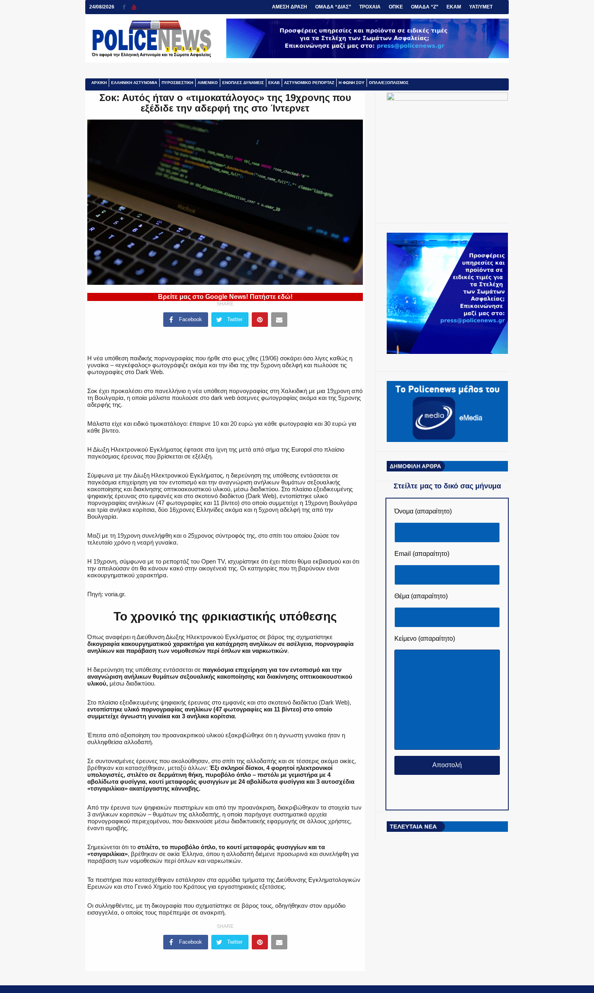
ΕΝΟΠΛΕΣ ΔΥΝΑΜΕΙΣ (243, 82)
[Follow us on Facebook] (127, 7)
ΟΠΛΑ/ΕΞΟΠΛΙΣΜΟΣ (389, 82)
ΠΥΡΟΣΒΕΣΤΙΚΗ (177, 82)
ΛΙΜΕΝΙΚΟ (208, 82)
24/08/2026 (101, 7)
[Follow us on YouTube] (134, 7)
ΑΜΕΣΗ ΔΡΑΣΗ (289, 7)
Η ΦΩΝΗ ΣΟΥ (351, 82)
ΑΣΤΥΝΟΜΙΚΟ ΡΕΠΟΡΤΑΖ (309, 82)
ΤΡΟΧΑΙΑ (370, 7)
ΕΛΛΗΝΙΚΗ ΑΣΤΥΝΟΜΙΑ (134, 82)
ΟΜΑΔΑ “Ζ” (424, 7)
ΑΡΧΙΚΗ (99, 82)
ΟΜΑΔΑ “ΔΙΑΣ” (333, 7)
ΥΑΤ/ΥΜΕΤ (481, 7)
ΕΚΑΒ (274, 82)
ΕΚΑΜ (454, 7)
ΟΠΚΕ (396, 7)
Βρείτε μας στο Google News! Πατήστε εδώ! (225, 296)
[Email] (279, 319)
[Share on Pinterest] (260, 319)
